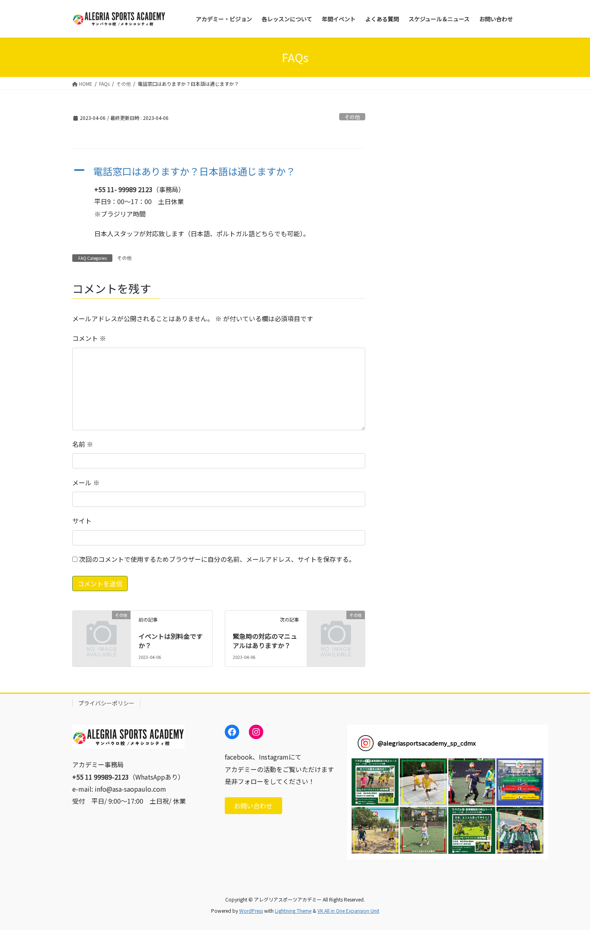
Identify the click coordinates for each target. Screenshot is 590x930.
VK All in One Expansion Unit (348, 910)
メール (86, 482)
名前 (82, 444)
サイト (82, 520)
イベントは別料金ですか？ (170, 640)
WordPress (251, 910)
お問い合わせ (253, 805)
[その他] (101, 627)
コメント (89, 338)
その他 (352, 117)
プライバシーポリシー (106, 703)
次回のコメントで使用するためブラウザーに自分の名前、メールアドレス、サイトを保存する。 (217, 559)
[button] (218, 171)
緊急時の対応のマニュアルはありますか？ (265, 640)
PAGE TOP (570, 894)
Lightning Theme (293, 910)
